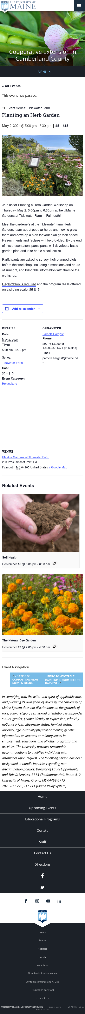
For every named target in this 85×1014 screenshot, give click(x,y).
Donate (42, 830)
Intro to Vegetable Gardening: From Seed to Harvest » (62, 680)
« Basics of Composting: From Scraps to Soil (25, 679)
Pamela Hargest (53, 334)
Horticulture (9, 383)
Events (42, 940)
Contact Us (42, 853)
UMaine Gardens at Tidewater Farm (25, 457)
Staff (42, 842)
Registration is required (19, 284)
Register (42, 948)
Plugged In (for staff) (43, 990)
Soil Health (10, 557)
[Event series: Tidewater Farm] (54, 563)
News (42, 932)
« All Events (11, 86)
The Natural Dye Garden (19, 640)
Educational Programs (42, 819)
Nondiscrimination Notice (42, 973)
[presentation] (40, 523)
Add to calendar (23, 309)
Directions (42, 864)
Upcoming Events (42, 808)
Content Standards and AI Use (42, 981)
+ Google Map (58, 467)
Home (42, 796)
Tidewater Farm (12, 363)
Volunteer (42, 965)
